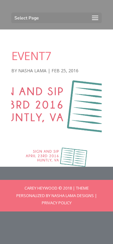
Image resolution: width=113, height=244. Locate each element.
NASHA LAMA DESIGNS (72, 195)
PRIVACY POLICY (57, 203)
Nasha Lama (32, 71)
